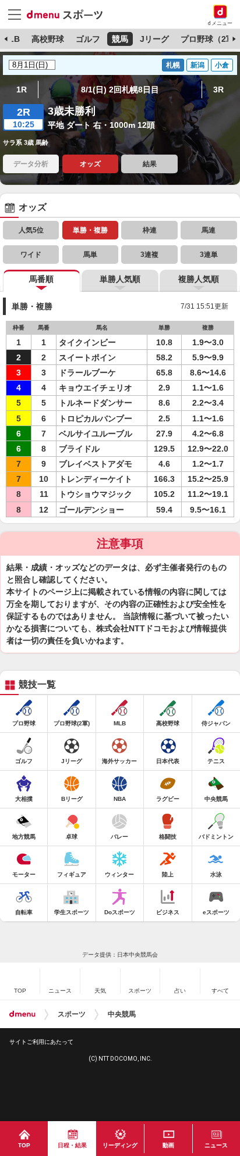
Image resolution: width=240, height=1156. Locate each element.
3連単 (209, 254)
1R (21, 89)
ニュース (216, 1145)
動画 (168, 1145)
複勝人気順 (198, 279)
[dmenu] (22, 1014)
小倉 (222, 65)
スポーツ (72, 1014)
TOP (24, 1145)
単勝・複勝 (90, 230)
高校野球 (47, 39)
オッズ (90, 164)
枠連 (150, 230)
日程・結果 (72, 1145)
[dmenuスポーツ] (69, 14)
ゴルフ (88, 39)
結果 (150, 164)
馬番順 (41, 279)
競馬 (120, 39)
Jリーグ (154, 39)
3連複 (149, 254)
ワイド (30, 254)
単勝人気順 (120, 279)
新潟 (197, 65)
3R (218, 89)
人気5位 (31, 230)
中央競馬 (122, 1014)
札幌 (173, 65)
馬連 (209, 230)
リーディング (120, 1145)
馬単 (90, 254)
